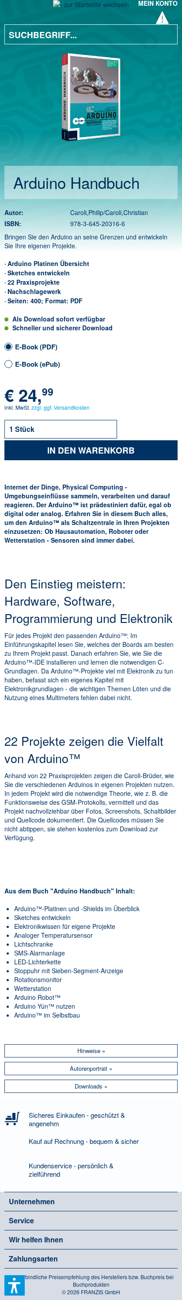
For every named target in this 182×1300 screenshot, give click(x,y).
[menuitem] (17, 9)
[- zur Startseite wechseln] (91, 7)
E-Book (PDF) (36, 347)
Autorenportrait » (91, 1068)
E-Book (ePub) (37, 364)
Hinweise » (91, 1050)
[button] (14, 1285)
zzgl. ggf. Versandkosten (60, 407)
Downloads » (91, 1086)
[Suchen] (164, 34)
